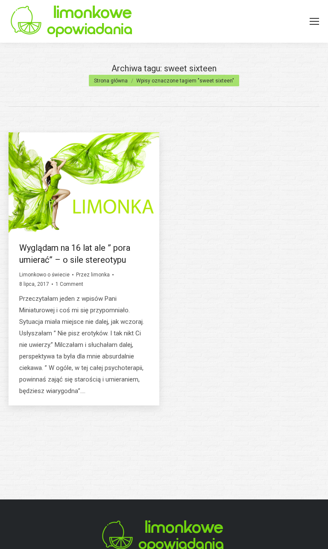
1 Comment (69, 284)
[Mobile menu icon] (314, 21)
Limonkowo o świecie (44, 275)
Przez (93, 275)
